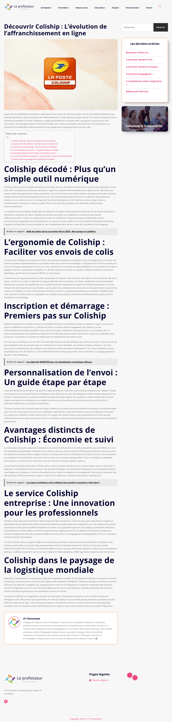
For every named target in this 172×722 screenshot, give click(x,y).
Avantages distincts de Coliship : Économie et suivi (34, 153)
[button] (159, 6)
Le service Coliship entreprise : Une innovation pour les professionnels (42, 156)
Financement (132, 7)
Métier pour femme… (138, 91)
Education (100, 7)
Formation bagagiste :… (140, 74)
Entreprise (46, 7)
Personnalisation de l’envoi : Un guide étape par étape (35, 150)
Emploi (115, 7)
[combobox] (137, 27)
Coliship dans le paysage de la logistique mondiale (33, 159)
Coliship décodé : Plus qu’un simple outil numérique (33, 141)
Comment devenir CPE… (140, 59)
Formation (63, 7)
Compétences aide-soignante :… (144, 83)
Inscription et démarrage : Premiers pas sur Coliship (34, 147)
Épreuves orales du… (137, 52)
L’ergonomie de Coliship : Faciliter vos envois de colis (35, 144)
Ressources (82, 7)
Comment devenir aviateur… (142, 66)
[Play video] (129, 675)
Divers (149, 7)
